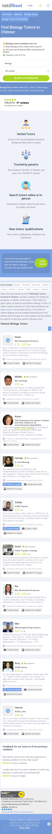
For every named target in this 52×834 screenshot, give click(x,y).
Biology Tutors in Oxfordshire (15, 19)
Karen (18, 416)
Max (17, 623)
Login (30, 5)
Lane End (3, 91)
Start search (43, 262)
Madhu (18, 376)
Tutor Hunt (7, 14)
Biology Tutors (31, 14)
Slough (10, 91)
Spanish (45, 289)
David (18, 546)
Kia (16, 586)
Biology (17, 285)
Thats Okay (24, 827)
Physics (36, 289)
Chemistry (25, 285)
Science (12, 289)
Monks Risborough (21, 91)
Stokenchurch (24, 87)
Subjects (18, 14)
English (45, 285)
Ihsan (18, 337)
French (4, 289)
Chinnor (33, 87)
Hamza (18, 707)
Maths (29, 289)
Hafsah (19, 458)
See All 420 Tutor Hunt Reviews (18, 812)
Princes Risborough (37, 91)
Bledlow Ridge (42, 87)
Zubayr (18, 502)
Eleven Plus (36, 285)
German (21, 289)
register (9, 309)
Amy (17, 663)
